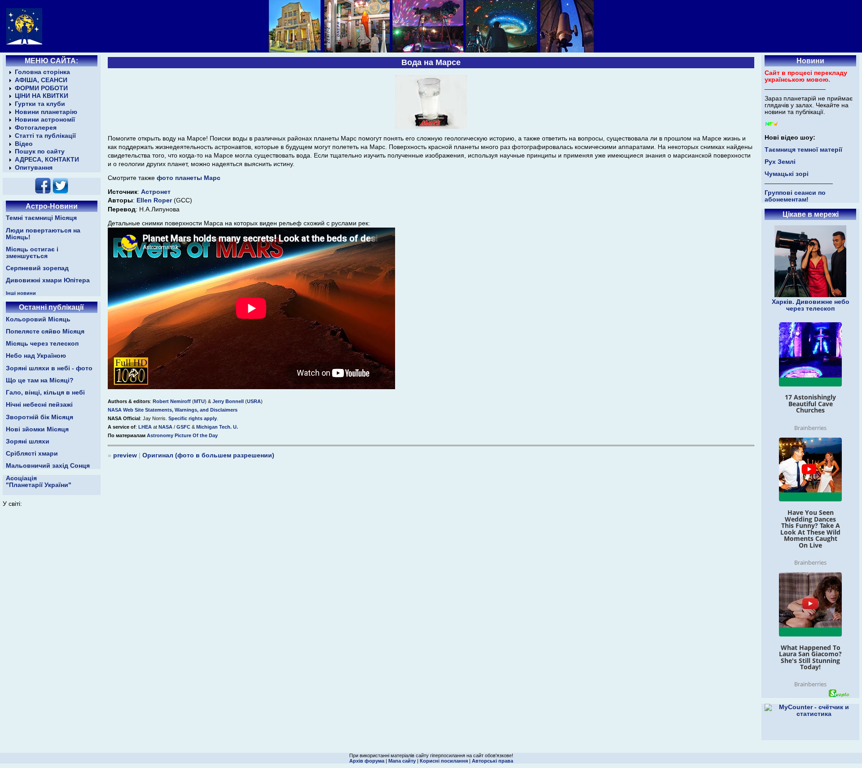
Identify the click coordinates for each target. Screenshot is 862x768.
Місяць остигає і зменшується (32, 252)
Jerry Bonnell (228, 401)
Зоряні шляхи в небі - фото (49, 368)
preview (125, 455)
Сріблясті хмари (32, 453)
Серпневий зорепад (37, 268)
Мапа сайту (402, 761)
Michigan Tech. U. (217, 427)
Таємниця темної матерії (803, 149)
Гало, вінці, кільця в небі (45, 392)
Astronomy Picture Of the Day (182, 435)
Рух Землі (780, 161)
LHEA (145, 427)
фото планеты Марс (188, 178)
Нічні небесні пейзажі (39, 404)
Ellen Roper (155, 200)
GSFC (184, 427)
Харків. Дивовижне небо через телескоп (810, 305)
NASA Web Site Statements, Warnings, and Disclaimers (172, 410)
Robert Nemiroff (172, 401)
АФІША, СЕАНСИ (41, 80)
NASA (166, 427)
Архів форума (366, 761)
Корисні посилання (444, 761)
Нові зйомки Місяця (37, 429)
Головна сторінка (42, 72)
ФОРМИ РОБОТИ (41, 88)
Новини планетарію (46, 112)
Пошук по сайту (40, 151)
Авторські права (492, 761)
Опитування (34, 167)
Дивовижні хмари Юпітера (48, 280)
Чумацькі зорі (787, 174)
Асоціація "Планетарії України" (38, 481)
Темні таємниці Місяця (41, 218)
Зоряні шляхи (27, 441)
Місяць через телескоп (42, 343)
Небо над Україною (36, 355)
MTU (199, 401)
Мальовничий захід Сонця (48, 465)
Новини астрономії (45, 119)
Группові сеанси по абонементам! (795, 196)
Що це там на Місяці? (40, 380)
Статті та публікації (45, 135)
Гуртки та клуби (40, 104)
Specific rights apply (192, 418)
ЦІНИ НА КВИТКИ (41, 95)
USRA (254, 401)
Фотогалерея (36, 127)
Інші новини (21, 293)
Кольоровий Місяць (38, 319)
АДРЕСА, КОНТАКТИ (47, 159)
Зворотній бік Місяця (39, 417)
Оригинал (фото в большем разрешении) (208, 455)
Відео (24, 143)
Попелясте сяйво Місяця (45, 331)
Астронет (156, 192)
